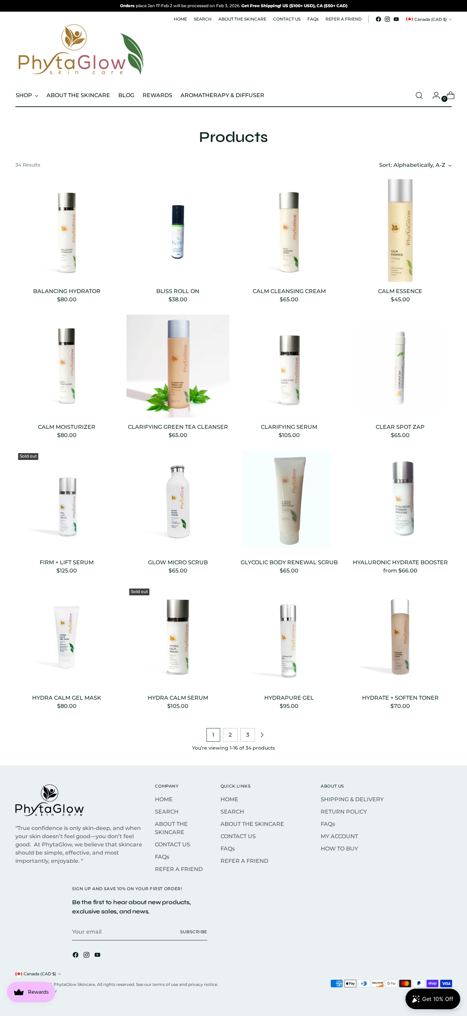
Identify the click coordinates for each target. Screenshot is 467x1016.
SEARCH (166, 811)
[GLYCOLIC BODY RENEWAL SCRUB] (289, 501)
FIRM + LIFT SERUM (67, 562)
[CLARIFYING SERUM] (289, 366)
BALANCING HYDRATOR (67, 291)
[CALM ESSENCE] (400, 230)
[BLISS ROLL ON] (177, 230)
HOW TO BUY (339, 848)
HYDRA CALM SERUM (178, 698)
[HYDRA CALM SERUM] (177, 637)
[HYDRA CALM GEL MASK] (66, 637)
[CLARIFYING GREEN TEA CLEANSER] (177, 366)
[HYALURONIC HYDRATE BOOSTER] (400, 501)
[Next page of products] (262, 735)
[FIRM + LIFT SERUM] (66, 501)
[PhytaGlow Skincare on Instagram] (387, 19)
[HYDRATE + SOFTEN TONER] (400, 637)
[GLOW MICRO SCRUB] (177, 501)
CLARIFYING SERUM (289, 427)
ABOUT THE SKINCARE (252, 824)
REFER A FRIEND (179, 869)
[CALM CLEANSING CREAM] (289, 230)
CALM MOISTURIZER (66, 427)
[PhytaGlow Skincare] (80, 51)
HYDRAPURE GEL (289, 698)
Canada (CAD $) (430, 19)
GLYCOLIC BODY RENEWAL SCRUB (289, 562)
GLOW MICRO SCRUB (178, 562)
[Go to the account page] (433, 95)
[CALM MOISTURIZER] (66, 366)
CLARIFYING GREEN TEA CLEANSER (178, 427)
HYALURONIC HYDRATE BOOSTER (400, 562)
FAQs (162, 857)
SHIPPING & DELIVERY (352, 799)
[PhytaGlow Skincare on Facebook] (378, 19)
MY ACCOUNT (339, 836)
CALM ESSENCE (400, 291)
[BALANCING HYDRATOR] (66, 230)
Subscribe (193, 931)
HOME (164, 799)
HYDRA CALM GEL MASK (66, 698)
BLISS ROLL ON (177, 291)
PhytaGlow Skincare (74, 984)
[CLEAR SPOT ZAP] (400, 366)
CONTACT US (172, 844)
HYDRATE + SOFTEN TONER (400, 698)
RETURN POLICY (344, 811)
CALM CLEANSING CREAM (289, 291)
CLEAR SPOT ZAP (400, 427)
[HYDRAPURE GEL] (289, 637)
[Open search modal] (419, 95)
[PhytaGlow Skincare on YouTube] (396, 19)
